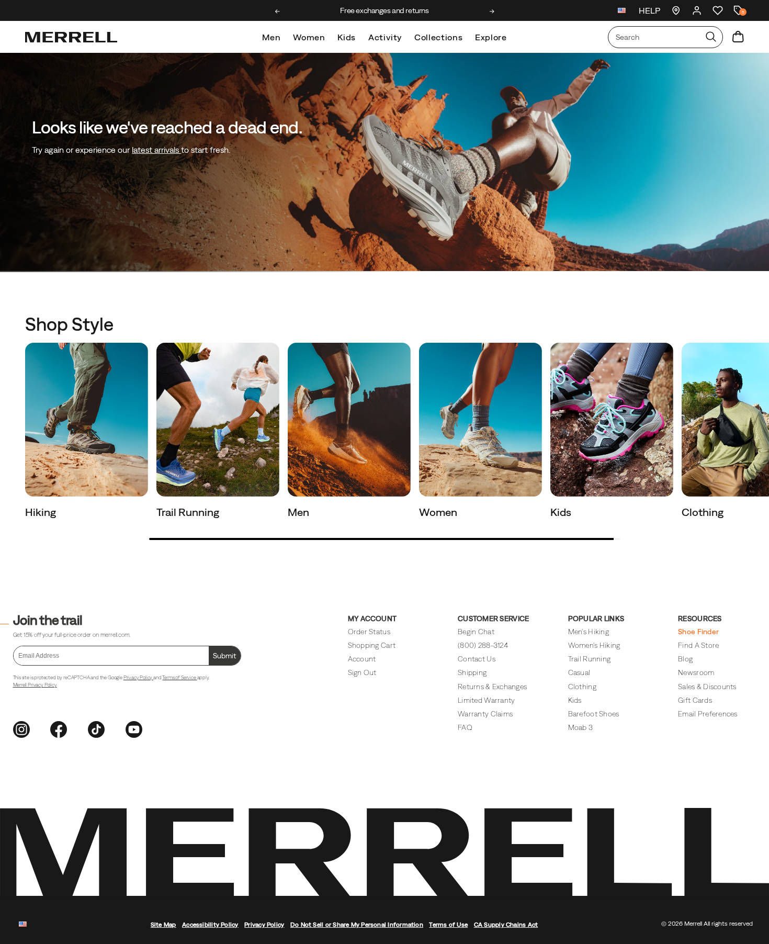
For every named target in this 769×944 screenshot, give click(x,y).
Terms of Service (179, 677)
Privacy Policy (138, 677)
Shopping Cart (371, 645)
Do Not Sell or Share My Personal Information (356, 924)
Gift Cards (695, 700)
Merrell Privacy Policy (35, 685)
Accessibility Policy (210, 924)
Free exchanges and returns (384, 10)
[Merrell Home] (71, 37)
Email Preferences (708, 714)
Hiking (41, 512)
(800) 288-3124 (483, 645)
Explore (490, 37)
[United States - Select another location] (622, 11)
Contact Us (476, 659)
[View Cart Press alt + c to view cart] (738, 37)
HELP (649, 10)
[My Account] (696, 10)
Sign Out (362, 672)
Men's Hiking (588, 631)
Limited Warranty (486, 700)
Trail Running (188, 512)
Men (271, 37)
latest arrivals (156, 149)
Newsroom (696, 672)
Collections (438, 37)
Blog (685, 659)
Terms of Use (448, 924)
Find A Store (698, 645)
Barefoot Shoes (593, 714)
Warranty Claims (485, 714)
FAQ (465, 727)
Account (362, 659)
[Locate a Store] (675, 10)
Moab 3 (580, 727)
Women (309, 37)
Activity (385, 37)
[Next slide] (492, 11)
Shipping (472, 672)
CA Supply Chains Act (506, 924)
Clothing (704, 512)
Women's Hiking (594, 645)
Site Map (163, 924)
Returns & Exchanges (492, 686)
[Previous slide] (277, 11)
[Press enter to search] (710, 37)
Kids (346, 37)
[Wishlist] (717, 10)
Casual (579, 672)
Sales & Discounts (707, 686)
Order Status (369, 631)
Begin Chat (476, 631)
